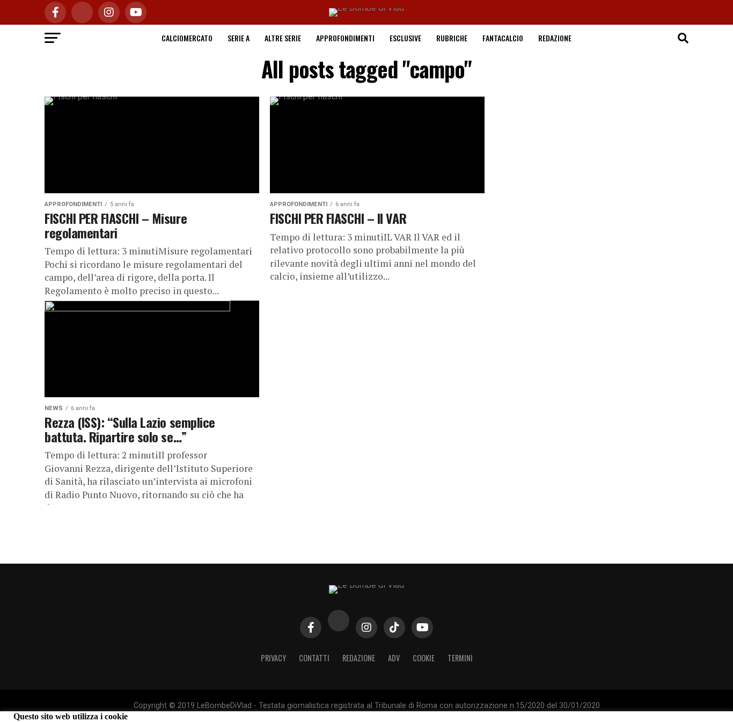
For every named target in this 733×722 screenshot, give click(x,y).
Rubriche (451, 37)
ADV (394, 657)
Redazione (554, 37)
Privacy (273, 657)
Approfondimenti (345, 37)
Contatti (314, 657)
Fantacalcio (502, 37)
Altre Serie (283, 37)
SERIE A (239, 37)
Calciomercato (187, 37)
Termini (460, 657)
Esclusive (405, 37)
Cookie (424, 657)
